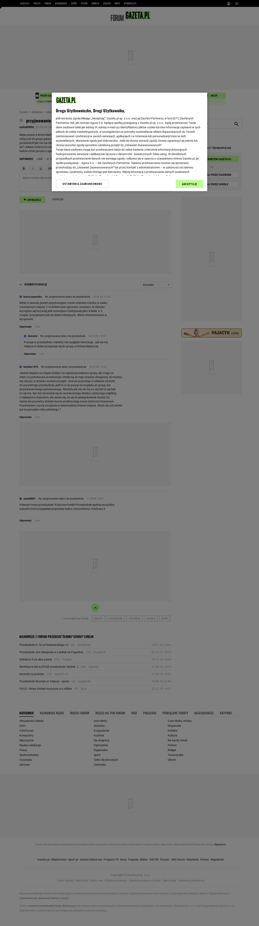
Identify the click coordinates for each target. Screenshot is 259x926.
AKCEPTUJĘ (189, 184)
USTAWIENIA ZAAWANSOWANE (82, 183)
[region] (129, 142)
